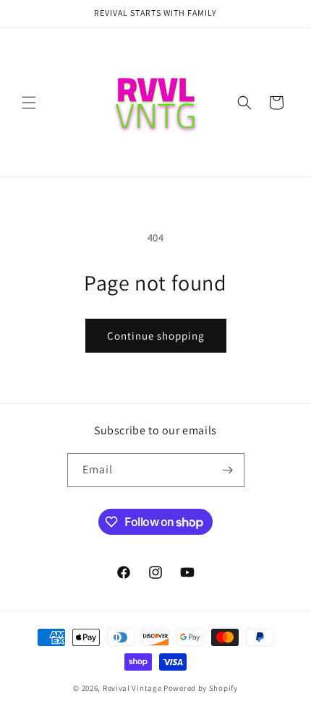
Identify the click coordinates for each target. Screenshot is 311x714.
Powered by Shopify (200, 688)
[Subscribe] (228, 470)
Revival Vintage (132, 688)
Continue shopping (156, 336)
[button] (29, 103)
